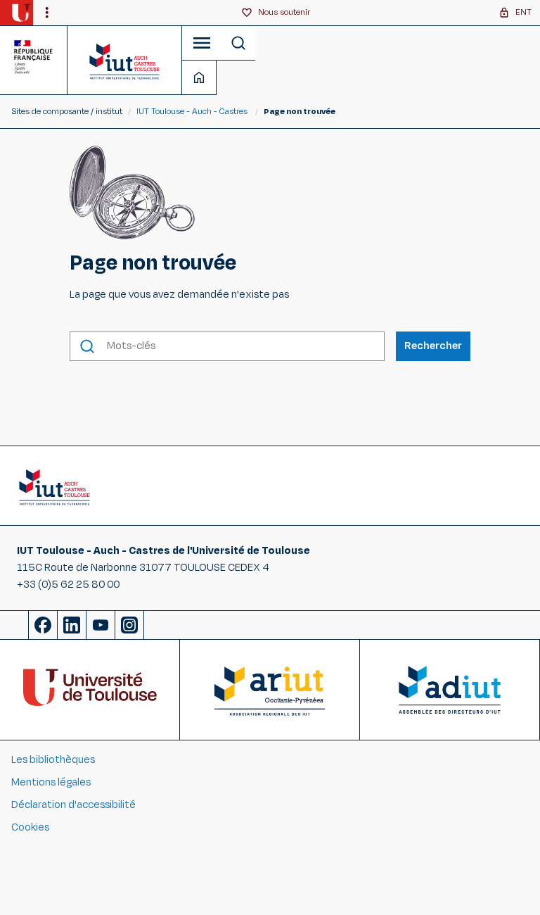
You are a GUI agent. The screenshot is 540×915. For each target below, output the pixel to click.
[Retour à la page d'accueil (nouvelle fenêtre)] (20, 12)
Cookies (30, 827)
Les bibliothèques (53, 759)
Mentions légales (51, 782)
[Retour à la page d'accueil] (124, 59)
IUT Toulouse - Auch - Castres (192, 111)
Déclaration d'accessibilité (73, 804)
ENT (523, 12)
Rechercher (433, 346)
